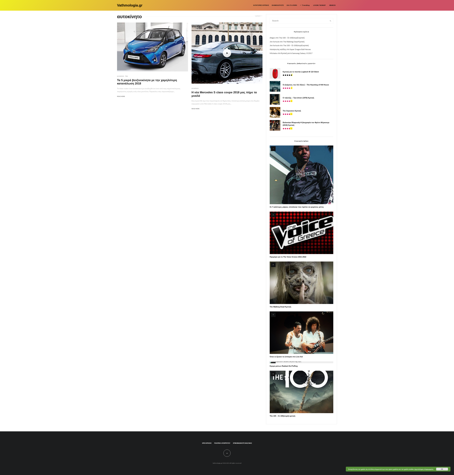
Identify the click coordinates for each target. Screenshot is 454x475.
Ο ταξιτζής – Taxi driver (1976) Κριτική (298, 98)
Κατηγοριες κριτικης (261, 5)
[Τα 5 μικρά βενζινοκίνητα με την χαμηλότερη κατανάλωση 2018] (152, 46)
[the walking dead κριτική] (301, 283)
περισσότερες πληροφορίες (423, 469)
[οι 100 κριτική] (301, 392)
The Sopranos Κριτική (292, 111)
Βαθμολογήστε (278, 5)
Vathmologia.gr (129, 5)
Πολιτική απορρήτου (222, 443)
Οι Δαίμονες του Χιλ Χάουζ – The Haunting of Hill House (306, 85)
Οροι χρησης (207, 443)
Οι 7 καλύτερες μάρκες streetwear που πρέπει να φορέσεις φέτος (297, 207)
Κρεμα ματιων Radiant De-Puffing (284, 366)
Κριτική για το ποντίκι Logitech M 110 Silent (301, 72)
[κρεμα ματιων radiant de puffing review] (301, 362)
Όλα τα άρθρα (292, 5)
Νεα (126, 76)
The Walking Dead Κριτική (293, 41)
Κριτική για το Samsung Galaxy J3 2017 (296, 53)
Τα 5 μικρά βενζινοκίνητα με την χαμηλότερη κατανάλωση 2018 (147, 82)
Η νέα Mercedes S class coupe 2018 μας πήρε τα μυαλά (224, 94)
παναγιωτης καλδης (278, 49)
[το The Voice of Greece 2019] (301, 233)
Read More (121, 96)
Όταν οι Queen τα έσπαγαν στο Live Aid (286, 357)
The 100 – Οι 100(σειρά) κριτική (292, 38)
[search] (330, 21)
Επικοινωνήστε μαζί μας (242, 443)
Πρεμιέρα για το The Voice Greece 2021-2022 (288, 257)
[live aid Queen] (301, 332)
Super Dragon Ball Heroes (300, 49)
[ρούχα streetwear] (301, 174)
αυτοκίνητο (120, 76)
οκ (442, 469)
